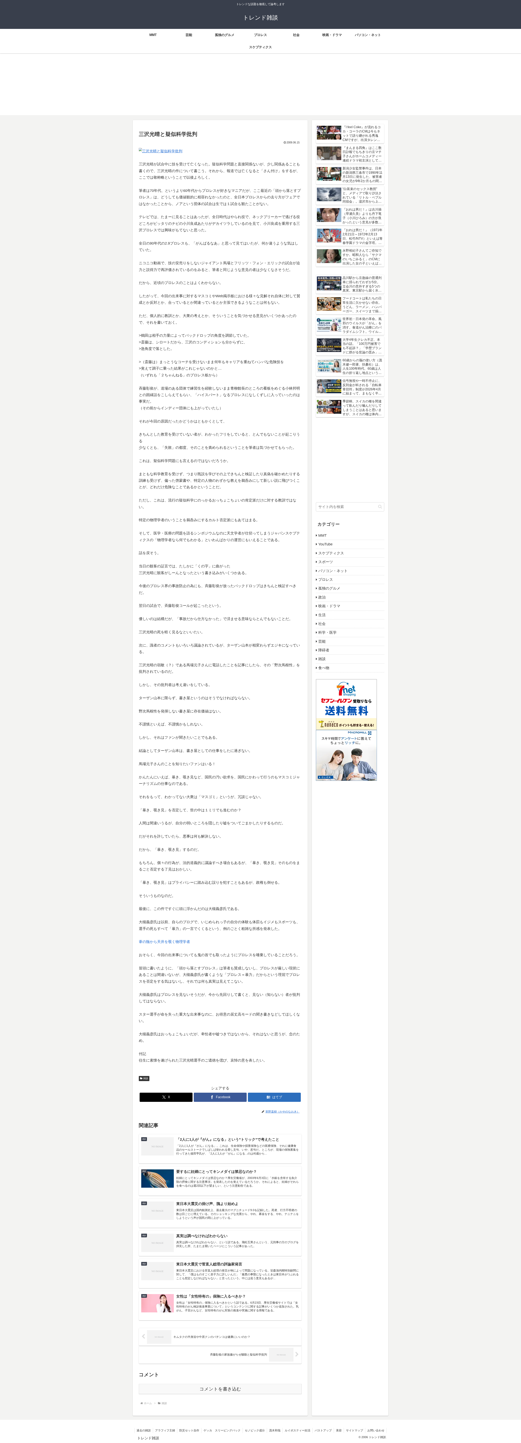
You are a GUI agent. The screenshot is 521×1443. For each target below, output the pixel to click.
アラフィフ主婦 (165, 1430)
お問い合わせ (375, 1430)
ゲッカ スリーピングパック (222, 1430)
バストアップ (323, 1430)
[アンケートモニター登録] (346, 755)
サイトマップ (354, 1430)
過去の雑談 (144, 1430)
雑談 (145, 1078)
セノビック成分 (255, 1430)
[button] (380, 506)
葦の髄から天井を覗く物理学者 (164, 942)
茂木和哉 (274, 1430)
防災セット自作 (189, 1430)
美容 (339, 1430)
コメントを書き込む (220, 1389)
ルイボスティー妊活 (297, 1430)
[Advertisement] (260, 86)
